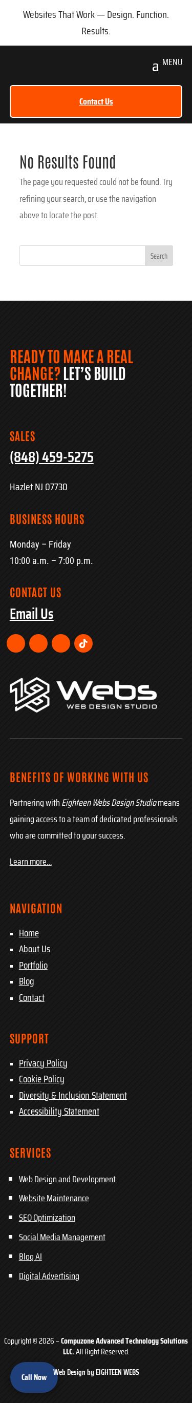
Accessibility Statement (59, 1111)
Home (29, 932)
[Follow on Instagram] (38, 643)
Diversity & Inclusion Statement (73, 1095)
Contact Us (96, 101)
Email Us (32, 613)
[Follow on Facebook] (16, 643)
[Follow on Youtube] (61, 643)
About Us (34, 948)
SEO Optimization (47, 1217)
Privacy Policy (43, 1063)
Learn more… (31, 861)
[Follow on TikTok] (83, 643)
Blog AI (30, 1256)
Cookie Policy (42, 1078)
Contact (32, 997)
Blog (26, 981)
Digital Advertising (49, 1276)
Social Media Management (62, 1237)
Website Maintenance (54, 1198)
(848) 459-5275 (52, 457)
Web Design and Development (67, 1179)
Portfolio (33, 965)
